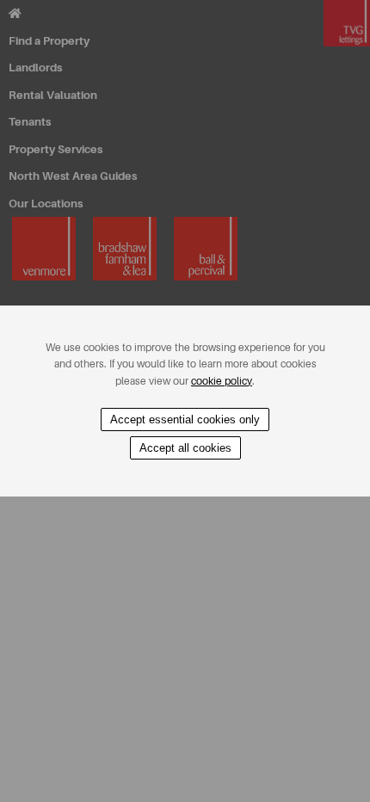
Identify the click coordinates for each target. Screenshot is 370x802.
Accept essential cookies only (185, 419)
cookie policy (221, 381)
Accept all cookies (185, 447)
